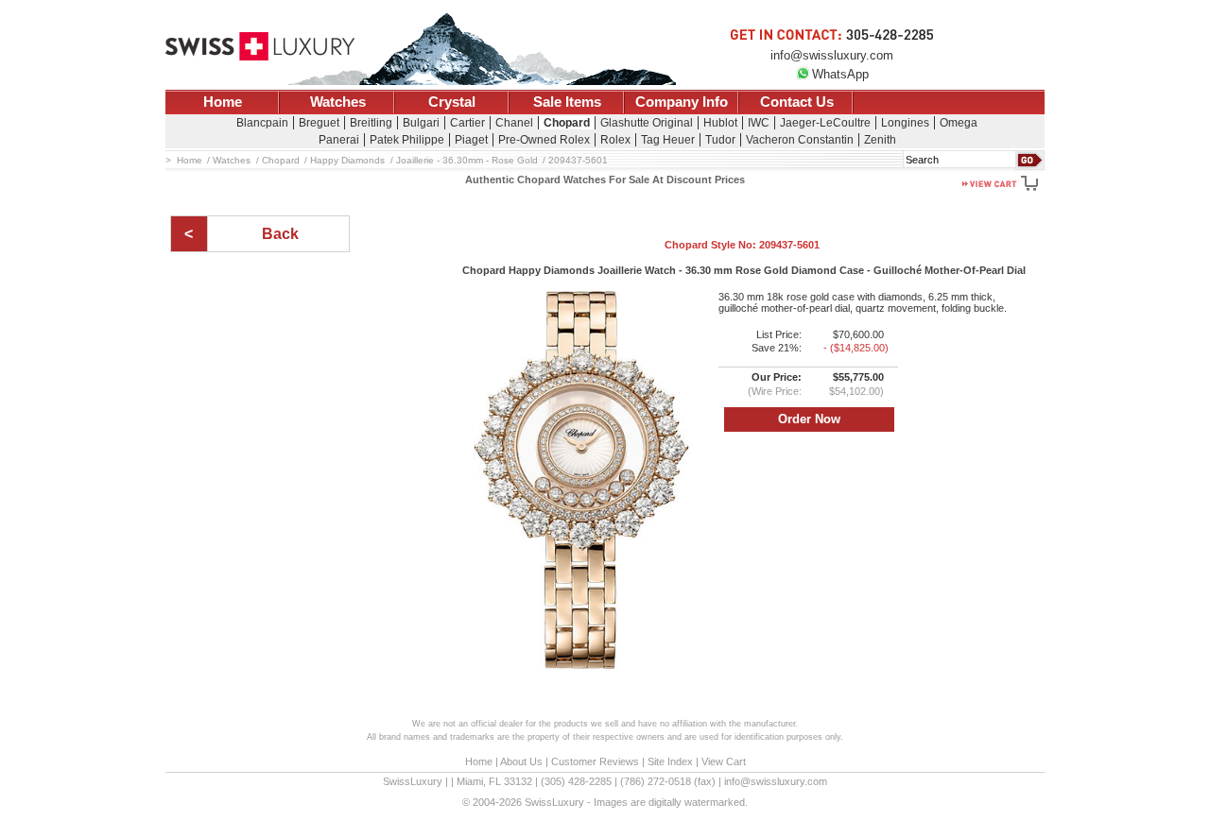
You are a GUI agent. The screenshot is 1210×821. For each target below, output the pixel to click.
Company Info (681, 102)
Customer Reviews (595, 761)
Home (222, 102)
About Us (521, 761)
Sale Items (567, 102)
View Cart (723, 761)
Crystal (451, 102)
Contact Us (797, 102)
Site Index (670, 761)
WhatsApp (840, 74)
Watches (338, 102)
